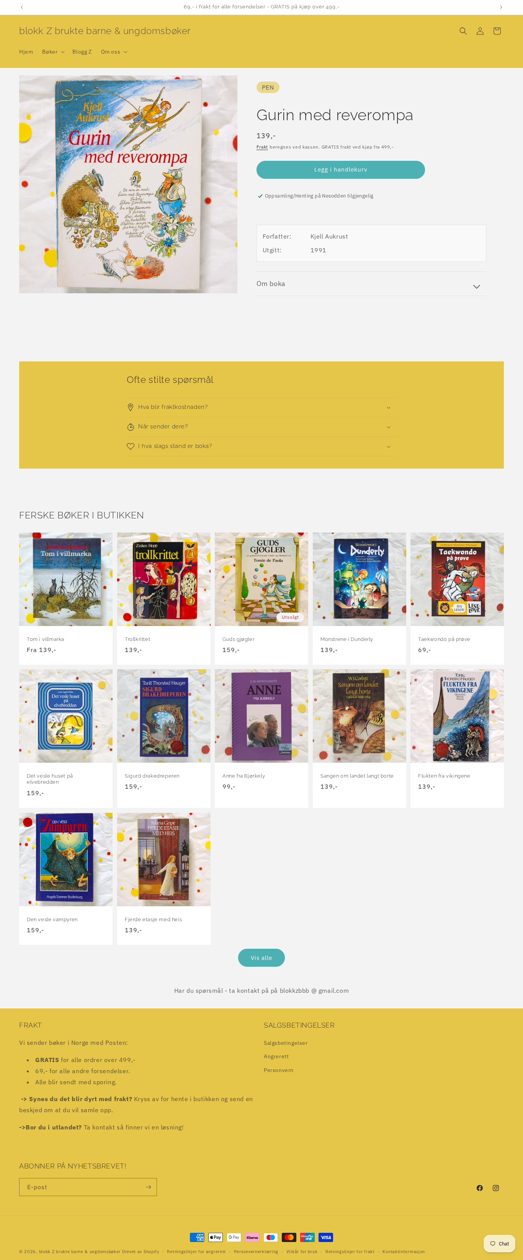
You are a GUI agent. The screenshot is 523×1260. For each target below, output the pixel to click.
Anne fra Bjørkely (243, 776)
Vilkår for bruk (302, 1251)
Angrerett (276, 1056)
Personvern (279, 1070)
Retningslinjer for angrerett (196, 1251)
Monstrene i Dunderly (346, 639)
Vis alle (261, 957)
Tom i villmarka (45, 639)
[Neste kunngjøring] (501, 7)
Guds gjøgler (238, 639)
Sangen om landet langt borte (357, 776)
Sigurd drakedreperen (152, 776)
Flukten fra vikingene (444, 776)
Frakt (262, 147)
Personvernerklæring (256, 1251)
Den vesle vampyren (52, 919)
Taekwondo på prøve (444, 639)
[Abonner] (148, 1187)
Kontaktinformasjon (403, 1251)
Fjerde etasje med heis (153, 919)
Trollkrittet (137, 639)
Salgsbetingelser (286, 1042)
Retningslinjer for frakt (350, 1251)
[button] (53, 52)
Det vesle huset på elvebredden (50, 779)
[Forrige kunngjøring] (21, 7)
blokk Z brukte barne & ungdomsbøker (80, 1251)
